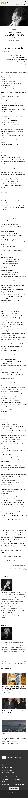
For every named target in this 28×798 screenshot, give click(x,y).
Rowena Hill (5, 625)
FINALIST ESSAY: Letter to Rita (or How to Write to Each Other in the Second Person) (13, 688)
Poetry (9, 32)
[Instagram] (15, 792)
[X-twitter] (12, 792)
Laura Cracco (15, 40)
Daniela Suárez (7, 692)
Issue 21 (14, 29)
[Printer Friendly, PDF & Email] (22, 49)
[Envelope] (19, 792)
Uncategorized (16, 32)
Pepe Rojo (6, 736)
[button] (25, 1)
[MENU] (9, 3)
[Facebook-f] (8, 792)
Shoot (4, 734)
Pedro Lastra (7, 715)
